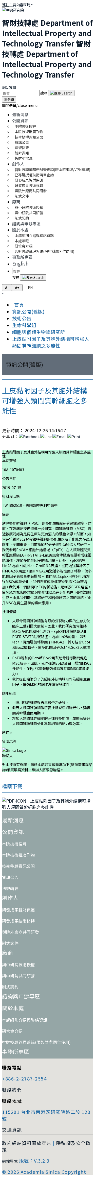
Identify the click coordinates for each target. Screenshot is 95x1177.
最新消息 (20, 114)
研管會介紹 (12, 1031)
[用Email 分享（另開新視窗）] (59, 436)
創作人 (18, 164)
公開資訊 (20, 120)
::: (32, 4)
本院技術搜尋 (14, 844)
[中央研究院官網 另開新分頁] (13, 10)
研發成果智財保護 (18, 910)
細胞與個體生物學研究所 (38, 331)
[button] (19, 105)
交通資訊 (12, 1129)
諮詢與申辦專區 (26, 224)
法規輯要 (10, 888)
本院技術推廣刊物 (18, 855)
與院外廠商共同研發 (20, 932)
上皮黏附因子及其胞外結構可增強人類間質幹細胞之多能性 (50, 342)
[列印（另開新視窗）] (74, 436)
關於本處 (20, 230)
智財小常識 (23, 158)
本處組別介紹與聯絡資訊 (34, 235)
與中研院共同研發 (18, 976)
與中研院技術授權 (18, 965)
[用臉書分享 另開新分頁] (29, 436)
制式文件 (22, 196)
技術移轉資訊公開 (18, 866)
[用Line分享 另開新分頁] (46, 436)
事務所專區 (22, 257)
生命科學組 (24, 325)
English (20, 263)
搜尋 (44, 92)
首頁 (18, 304)
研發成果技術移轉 (18, 921)
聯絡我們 (12, 1089)
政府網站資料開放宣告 (26, 1143)
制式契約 (22, 218)
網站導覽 (9, 87)
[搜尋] (61, 93)
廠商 (16, 202)
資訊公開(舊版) (28, 311)
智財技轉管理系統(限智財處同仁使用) (44, 251)
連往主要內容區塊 (16, 4)
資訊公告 (10, 877)
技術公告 (21, 318)
